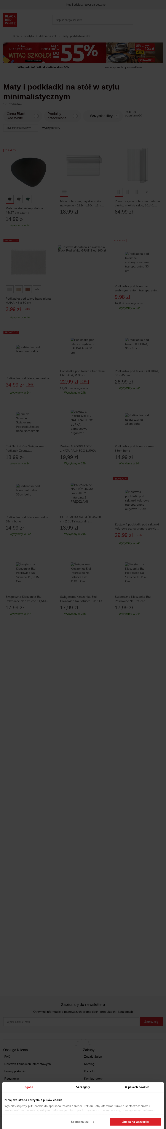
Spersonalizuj (80, 1121)
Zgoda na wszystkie (135, 1121)
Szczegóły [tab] (83, 1087)
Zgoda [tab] (29, 1087)
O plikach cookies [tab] (137, 1087)
